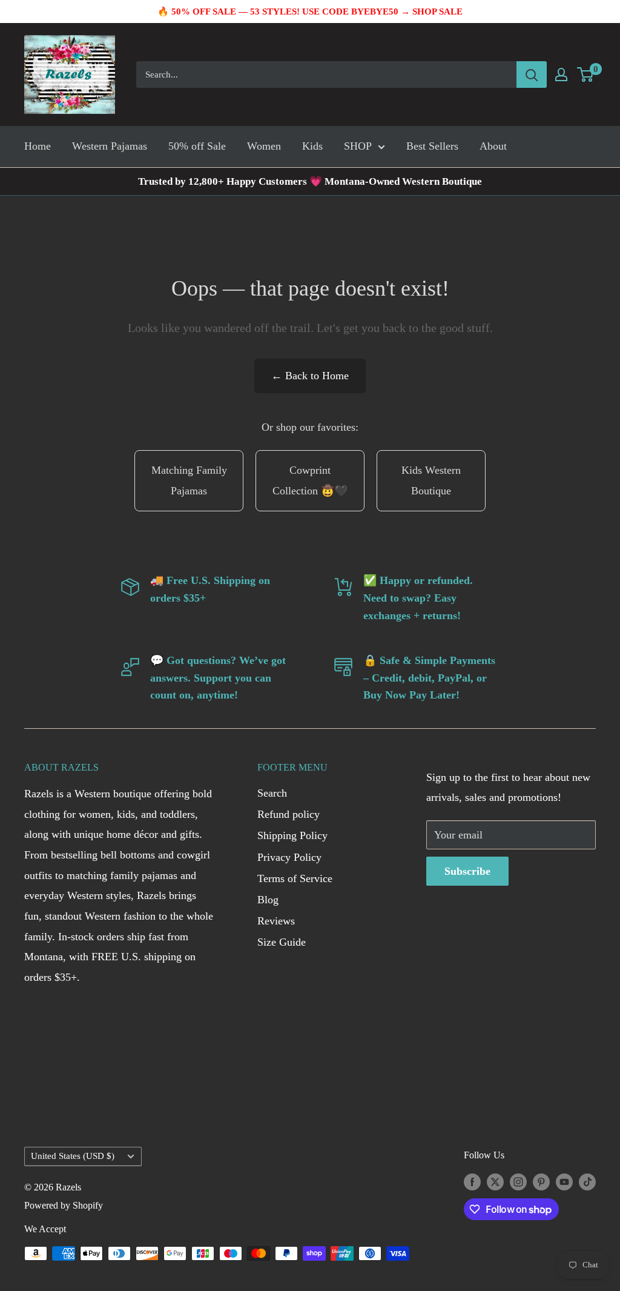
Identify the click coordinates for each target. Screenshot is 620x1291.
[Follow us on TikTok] (587, 1181)
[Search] (531, 74)
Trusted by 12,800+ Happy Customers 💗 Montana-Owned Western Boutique (310, 181)
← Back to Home (310, 376)
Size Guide (281, 942)
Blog (268, 900)
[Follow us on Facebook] (472, 1181)
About (493, 146)
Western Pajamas (109, 146)
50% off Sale (197, 146)
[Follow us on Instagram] (518, 1181)
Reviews (276, 921)
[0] (585, 74)
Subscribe (467, 871)
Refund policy (288, 814)
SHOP (358, 146)
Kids (312, 146)
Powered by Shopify (63, 1205)
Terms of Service (294, 878)
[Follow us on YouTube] (564, 1181)
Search (272, 793)
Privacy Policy (289, 857)
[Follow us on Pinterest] (541, 1181)
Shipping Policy (292, 835)
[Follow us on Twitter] (495, 1181)
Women (264, 146)
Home (37, 146)
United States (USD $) (72, 1155)
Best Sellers (432, 146)
